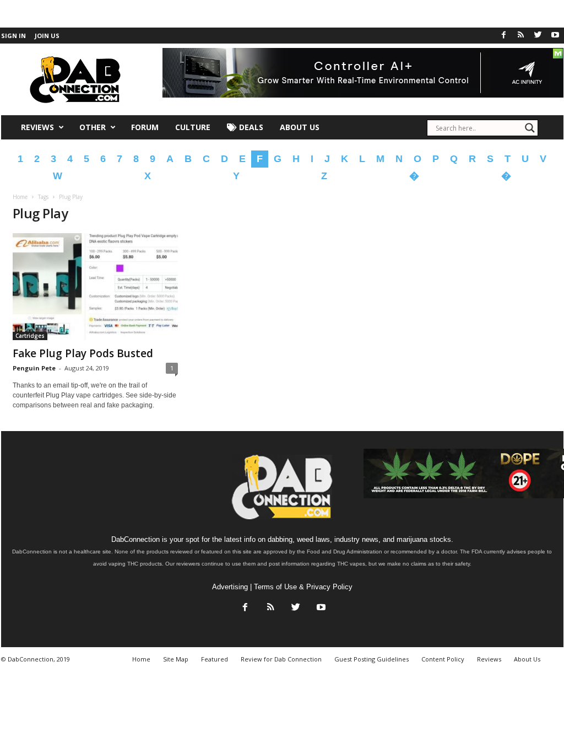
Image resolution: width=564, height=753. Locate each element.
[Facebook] (504, 36)
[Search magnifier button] (530, 128)
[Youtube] (555, 36)
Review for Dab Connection (281, 659)
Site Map (175, 659)
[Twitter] (538, 36)
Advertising (230, 587)
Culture (192, 127)
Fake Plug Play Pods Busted (83, 353)
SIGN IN (13, 35)
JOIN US (47, 35)
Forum (145, 127)
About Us (299, 127)
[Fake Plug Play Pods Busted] (95, 286)
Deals (250, 127)
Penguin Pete (34, 368)
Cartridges (30, 336)
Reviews (37, 127)
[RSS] (521, 36)
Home (20, 197)
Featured (214, 659)
